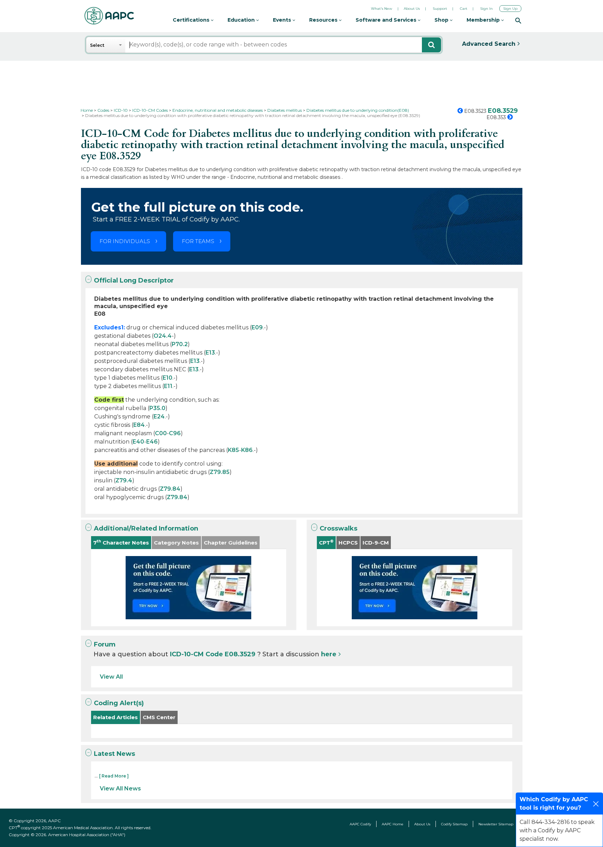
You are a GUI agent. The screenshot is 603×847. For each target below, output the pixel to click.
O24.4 (163, 336)
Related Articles (115, 717)
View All (111, 676)
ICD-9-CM (376, 542)
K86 (247, 450)
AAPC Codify (360, 824)
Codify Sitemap (454, 824)
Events (282, 20)
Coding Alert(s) (119, 703)
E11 (168, 386)
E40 (138, 441)
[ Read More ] (114, 776)
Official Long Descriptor (134, 280)
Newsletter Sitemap (495, 824)
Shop (442, 20)
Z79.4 (124, 480)
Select (97, 45)
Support (440, 8)
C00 (161, 433)
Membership (484, 20)
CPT (326, 542)
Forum (105, 644)
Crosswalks (338, 528)
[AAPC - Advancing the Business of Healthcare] (109, 15)
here (328, 654)
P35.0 (157, 408)
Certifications (192, 20)
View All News (120, 788)
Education (242, 20)
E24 (159, 416)
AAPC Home (392, 824)
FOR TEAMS (198, 241)
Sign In (486, 8)
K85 (233, 450)
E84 (139, 425)
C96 (175, 433)
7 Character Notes (121, 542)
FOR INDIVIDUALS (124, 241)
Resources (324, 20)
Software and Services (387, 20)
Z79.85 (220, 472)
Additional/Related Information (146, 528)
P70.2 (180, 344)
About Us (412, 8)
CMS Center (159, 717)
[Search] (518, 20)
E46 (152, 441)
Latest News (114, 754)
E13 (210, 352)
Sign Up (510, 8)
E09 (257, 327)
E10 (167, 377)
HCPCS (348, 542)
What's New (381, 8)
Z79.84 (170, 488)
